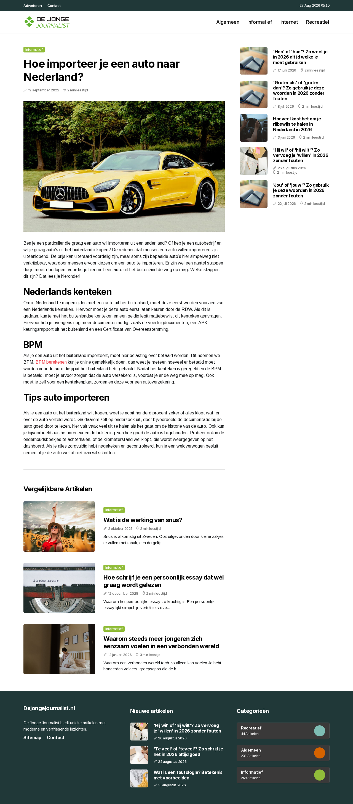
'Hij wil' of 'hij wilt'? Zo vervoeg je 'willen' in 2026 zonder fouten (300, 155)
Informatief (259, 22)
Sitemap (32, 737)
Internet (289, 22)
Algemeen (227, 22)
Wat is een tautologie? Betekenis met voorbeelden (188, 775)
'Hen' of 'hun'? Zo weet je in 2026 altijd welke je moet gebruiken (300, 57)
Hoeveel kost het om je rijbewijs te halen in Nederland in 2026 (297, 124)
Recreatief (318, 22)
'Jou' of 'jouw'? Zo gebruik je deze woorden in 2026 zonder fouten (300, 190)
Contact (54, 5)
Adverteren (32, 5)
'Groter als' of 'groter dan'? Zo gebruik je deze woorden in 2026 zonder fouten (298, 90)
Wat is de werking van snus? (142, 519)
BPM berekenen (51, 362)
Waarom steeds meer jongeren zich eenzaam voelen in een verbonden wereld (161, 642)
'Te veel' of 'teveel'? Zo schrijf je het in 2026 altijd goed (188, 751)
